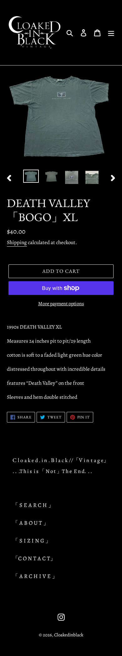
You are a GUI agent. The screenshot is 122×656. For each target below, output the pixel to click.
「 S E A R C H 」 (33, 505)
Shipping (17, 242)
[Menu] (111, 32)
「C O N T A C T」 (34, 558)
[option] (31, 176)
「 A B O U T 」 (31, 523)
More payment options (61, 303)
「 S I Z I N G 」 (32, 540)
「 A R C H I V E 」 (35, 576)
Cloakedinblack (68, 635)
